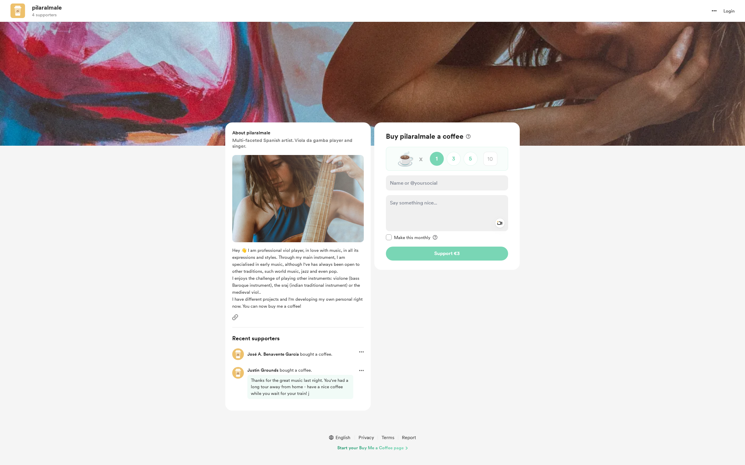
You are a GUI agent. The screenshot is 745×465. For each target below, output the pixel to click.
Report (409, 437)
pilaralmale (47, 7)
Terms (388, 437)
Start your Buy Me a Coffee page (370, 447)
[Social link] (235, 317)
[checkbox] (408, 237)
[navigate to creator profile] (17, 10)
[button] (714, 10)
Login (729, 11)
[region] (447, 196)
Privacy (366, 437)
